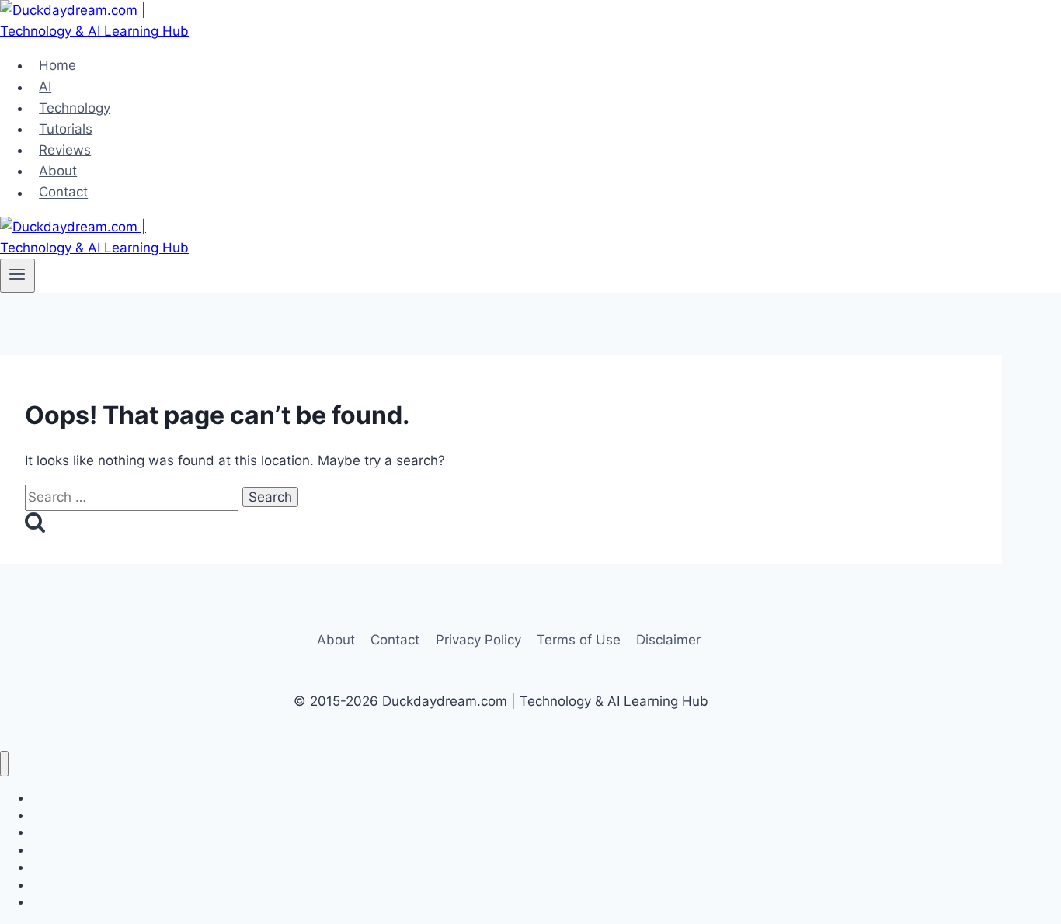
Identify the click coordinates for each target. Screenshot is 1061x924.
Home (57, 65)
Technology (74, 108)
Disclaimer (668, 640)
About (58, 171)
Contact (63, 192)
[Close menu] (4, 763)
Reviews (65, 150)
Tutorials (65, 129)
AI (45, 87)
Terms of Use (579, 640)
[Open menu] (17, 276)
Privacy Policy (478, 640)
